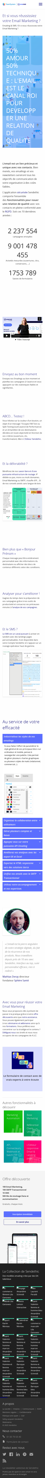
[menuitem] (7, 1409)
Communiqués (28, 1409)
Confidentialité (25, 1412)
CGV (22, 1416)
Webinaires (7, 1422)
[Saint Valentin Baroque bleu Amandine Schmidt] (36, 1387)
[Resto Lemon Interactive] (22, 1304)
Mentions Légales (10, 1412)
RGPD (8, 211)
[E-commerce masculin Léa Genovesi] (36, 1326)
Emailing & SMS (9, 25)
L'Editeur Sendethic (32, 439)
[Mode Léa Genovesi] (8, 1302)
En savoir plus (22, 1222)
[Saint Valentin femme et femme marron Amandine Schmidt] (22, 1345)
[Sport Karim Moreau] (8, 1323)
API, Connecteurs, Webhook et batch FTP (14, 1150)
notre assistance (29, 1017)
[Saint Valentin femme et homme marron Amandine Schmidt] (8, 1345)
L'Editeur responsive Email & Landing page (33, 1151)
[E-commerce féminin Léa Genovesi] (8, 1292)
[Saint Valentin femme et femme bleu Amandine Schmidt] (36, 1365)
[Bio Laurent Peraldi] (36, 1291)
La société (6, 1409)
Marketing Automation (13, 1116)
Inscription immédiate (22, 1214)
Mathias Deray (11, 976)
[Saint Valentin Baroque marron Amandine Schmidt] (22, 1365)
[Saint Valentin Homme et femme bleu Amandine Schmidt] (22, 1387)
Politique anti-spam (10, 1416)
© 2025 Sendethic (10, 1425)
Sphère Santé (21, 980)
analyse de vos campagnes (25, 607)
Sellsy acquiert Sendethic (13, 1419)
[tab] (22, 738)
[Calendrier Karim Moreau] (22, 1323)
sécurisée (22, 192)
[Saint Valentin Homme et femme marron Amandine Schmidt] (8, 1367)
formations (11, 1026)
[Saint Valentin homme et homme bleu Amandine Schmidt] (8, 1387)
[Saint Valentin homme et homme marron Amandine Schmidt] (36, 1345)
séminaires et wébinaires (19, 1023)
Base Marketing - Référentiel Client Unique (33, 1123)
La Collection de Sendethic (21, 1271)
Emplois (16, 1409)
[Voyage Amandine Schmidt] (22, 1291)
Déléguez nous (9, 1032)
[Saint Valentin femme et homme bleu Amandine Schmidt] (36, 1308)
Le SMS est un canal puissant (16, 633)
